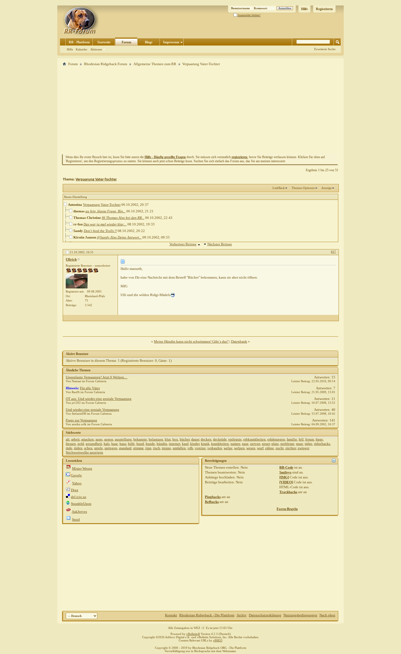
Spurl (76, 519)
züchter (290, 448)
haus (122, 444)
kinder (194, 444)
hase (114, 444)
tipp (148, 448)
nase (245, 444)
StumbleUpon (81, 504)
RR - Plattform (79, 42)
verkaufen (214, 448)
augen (108, 439)
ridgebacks (322, 444)
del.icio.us (78, 497)
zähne (269, 448)
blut (168, 439)
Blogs (148, 42)
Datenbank (239, 341)
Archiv (242, 615)
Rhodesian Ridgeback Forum (105, 64)
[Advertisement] (200, 110)
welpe (228, 448)
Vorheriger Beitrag (182, 244)
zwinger (303, 448)
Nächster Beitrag (219, 244)
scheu (88, 448)
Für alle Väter (90, 388)
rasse (299, 444)
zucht (280, 448)
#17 (333, 251)
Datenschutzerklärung (265, 615)
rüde (69, 448)
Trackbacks (288, 492)
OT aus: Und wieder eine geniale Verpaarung (98, 399)
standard (125, 448)
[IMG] (284, 477)
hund (140, 444)
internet (174, 444)
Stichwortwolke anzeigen (84, 452)
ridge (308, 444)
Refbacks (212, 502)
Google (76, 475)
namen (235, 444)
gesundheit (94, 444)
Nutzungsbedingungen (300, 615)
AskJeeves (79, 512)
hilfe (131, 444)
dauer (195, 439)
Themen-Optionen (303, 187)
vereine (200, 448)
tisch (156, 448)
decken (206, 439)
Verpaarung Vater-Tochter (96, 179)
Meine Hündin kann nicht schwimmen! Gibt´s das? (191, 341)
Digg (74, 490)
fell (301, 439)
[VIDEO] (286, 482)
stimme (138, 448)
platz (275, 444)
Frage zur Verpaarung (81, 420)
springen (110, 448)
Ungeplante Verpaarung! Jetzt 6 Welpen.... (96, 377)
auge (99, 439)
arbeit (75, 439)
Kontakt (171, 615)
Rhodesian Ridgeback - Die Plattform (206, 615)
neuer (266, 444)
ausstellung (123, 439)
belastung (156, 439)
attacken (87, 439)
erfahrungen (276, 439)
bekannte (140, 439)
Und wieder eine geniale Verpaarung (92, 410)
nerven (255, 444)
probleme (287, 444)
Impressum (171, 42)
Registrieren (324, 9)
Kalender (81, 49)
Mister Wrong (82, 468)
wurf (260, 448)
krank (205, 444)
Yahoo (77, 483)
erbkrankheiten (254, 439)
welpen (239, 448)
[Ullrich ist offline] (77, 281)
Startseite (103, 42)
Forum (126, 42)
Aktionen (96, 49)
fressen (71, 444)
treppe (166, 448)
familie (292, 439)
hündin (162, 444)
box (175, 439)
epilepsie (235, 439)
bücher (185, 439)
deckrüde (220, 439)
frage (319, 439)
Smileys (285, 472)
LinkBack (279, 187)
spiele (98, 448)
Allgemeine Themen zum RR (154, 64)
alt (68, 439)
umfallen (179, 448)
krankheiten (220, 444)
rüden (78, 448)
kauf (185, 444)
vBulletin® (193, 633)
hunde (150, 444)
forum (309, 439)
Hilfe (304, 9)
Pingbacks (213, 497)
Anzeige (326, 187)
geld (80, 444)
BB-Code (286, 467)
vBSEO (217, 640)
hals (107, 444)
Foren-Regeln (287, 509)
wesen (250, 448)
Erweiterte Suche (325, 49)
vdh (190, 448)
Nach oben (327, 615)
